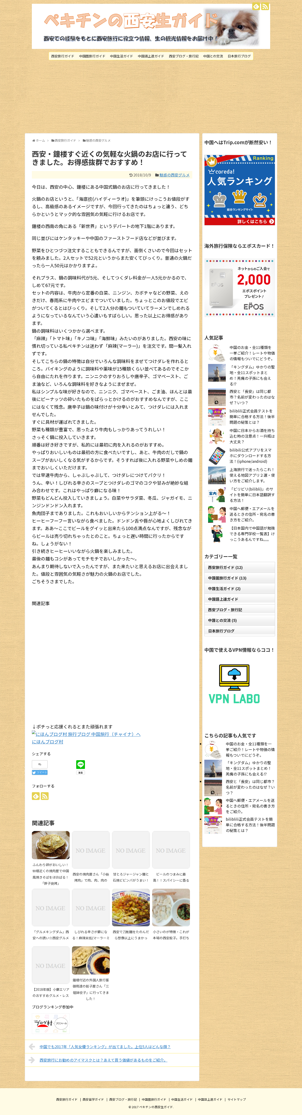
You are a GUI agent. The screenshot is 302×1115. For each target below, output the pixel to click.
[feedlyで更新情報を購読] (256, 6)
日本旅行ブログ (239, 56)
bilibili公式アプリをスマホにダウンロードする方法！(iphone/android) (251, 455)
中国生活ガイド (121, 56)
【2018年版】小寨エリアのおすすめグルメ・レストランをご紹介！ (50, 995)
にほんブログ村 (47, 741)
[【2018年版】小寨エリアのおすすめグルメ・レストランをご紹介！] (51, 965)
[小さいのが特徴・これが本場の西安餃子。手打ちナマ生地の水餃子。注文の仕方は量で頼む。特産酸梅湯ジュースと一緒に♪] (171, 907)
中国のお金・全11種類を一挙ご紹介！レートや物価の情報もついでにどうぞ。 (252, 352)
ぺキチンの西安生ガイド (156, 1107)
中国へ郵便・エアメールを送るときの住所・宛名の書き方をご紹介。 (252, 514)
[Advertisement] (151, 97)
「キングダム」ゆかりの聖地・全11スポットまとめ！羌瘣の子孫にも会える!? (252, 375)
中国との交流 (213, 56)
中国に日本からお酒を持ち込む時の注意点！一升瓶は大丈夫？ (252, 436)
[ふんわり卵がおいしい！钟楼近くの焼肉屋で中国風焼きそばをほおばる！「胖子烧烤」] (51, 845)
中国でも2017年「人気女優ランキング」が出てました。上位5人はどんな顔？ (105, 1046)
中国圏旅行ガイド (92, 56)
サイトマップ (236, 1099)
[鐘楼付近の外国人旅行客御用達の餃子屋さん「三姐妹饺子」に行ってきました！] (91, 960)
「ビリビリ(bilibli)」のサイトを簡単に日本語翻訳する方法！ (252, 494)
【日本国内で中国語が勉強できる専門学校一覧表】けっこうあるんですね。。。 (252, 533)
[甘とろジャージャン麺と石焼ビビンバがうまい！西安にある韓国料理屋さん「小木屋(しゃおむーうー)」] (131, 850)
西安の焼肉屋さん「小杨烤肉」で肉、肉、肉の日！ (91, 880)
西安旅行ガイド (62, 56)
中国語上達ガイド (151, 56)
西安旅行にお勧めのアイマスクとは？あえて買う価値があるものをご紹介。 (104, 1060)
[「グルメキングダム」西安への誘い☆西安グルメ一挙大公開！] (51, 907)
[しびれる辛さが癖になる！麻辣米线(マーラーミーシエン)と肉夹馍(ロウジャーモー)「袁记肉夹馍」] (91, 907)
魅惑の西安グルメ (174, 175)
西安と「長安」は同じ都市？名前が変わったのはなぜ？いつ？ (252, 396)
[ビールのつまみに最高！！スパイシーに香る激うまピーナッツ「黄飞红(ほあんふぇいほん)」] (171, 850)
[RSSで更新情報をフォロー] (265, 6)
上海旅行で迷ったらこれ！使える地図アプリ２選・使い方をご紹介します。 (252, 475)
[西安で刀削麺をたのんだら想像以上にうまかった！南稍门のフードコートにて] (131, 907)
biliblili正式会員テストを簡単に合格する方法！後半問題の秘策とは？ (252, 416)
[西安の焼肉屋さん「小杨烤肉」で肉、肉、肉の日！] (91, 850)
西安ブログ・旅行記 (184, 56)
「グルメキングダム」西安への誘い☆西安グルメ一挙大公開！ (51, 938)
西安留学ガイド (93, 1099)
